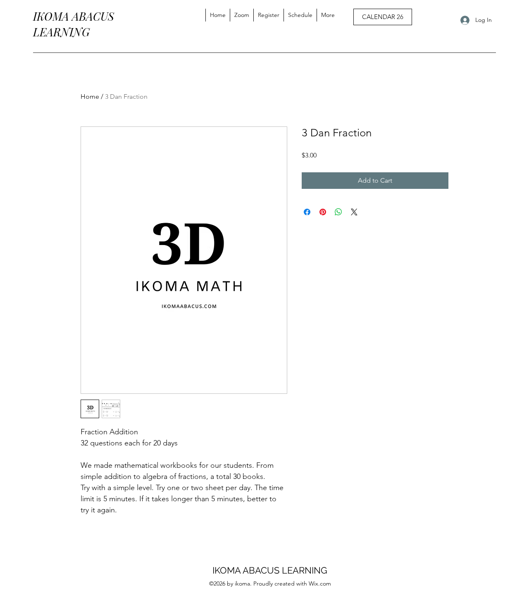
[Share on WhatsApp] (338, 212)
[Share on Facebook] (307, 212)
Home (90, 96)
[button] (328, 15)
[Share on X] (354, 212)
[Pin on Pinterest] (323, 212)
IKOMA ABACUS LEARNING (269, 570)
